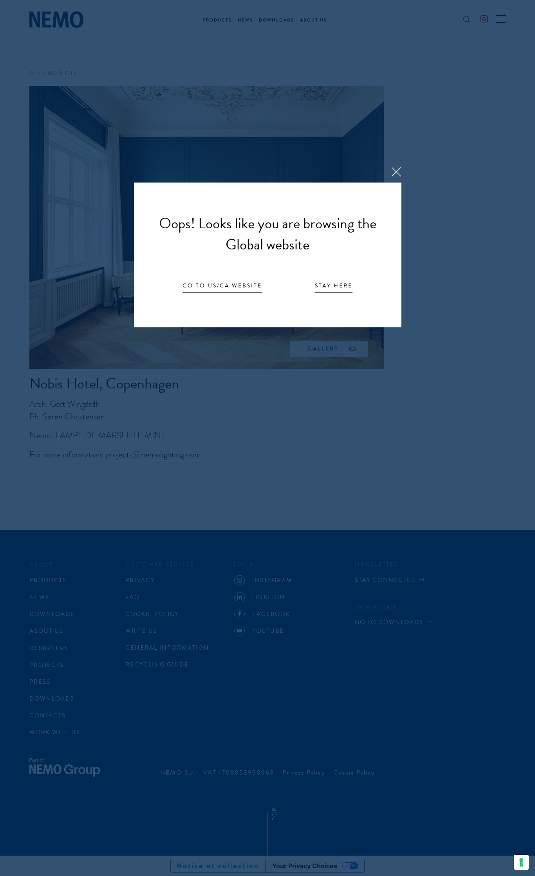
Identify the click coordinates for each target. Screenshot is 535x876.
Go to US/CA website (222, 286)
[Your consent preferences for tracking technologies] (521, 862)
